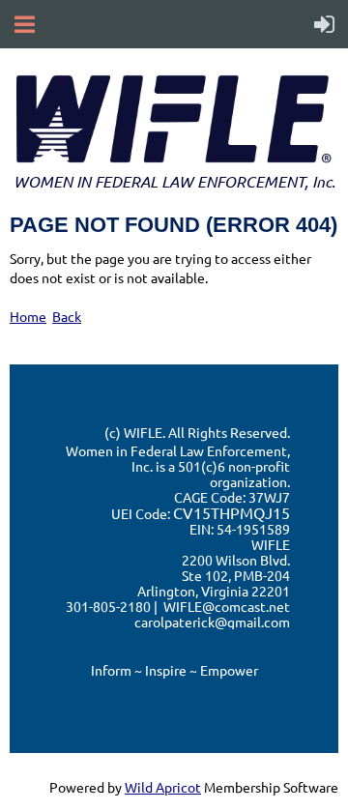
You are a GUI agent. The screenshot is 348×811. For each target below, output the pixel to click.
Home (28, 316)
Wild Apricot (163, 787)
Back (66, 316)
